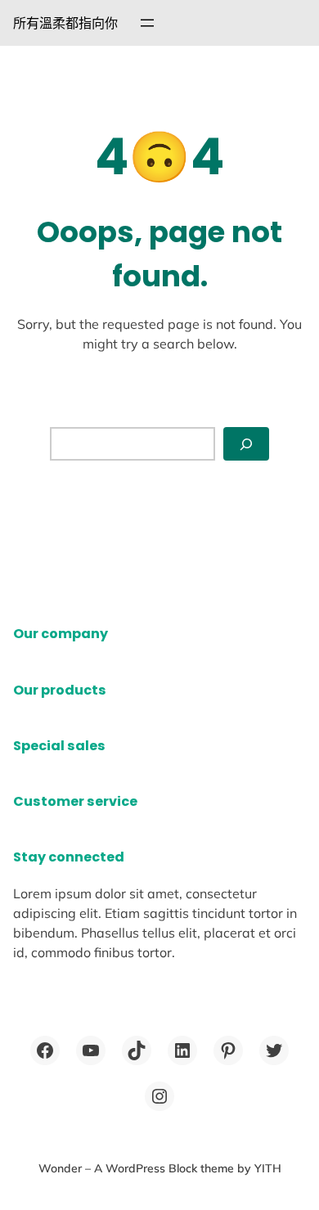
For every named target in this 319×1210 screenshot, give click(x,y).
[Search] (246, 444)
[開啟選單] (147, 23)
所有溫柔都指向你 (65, 23)
